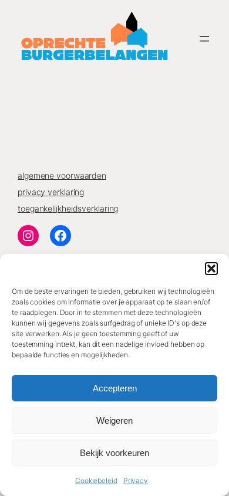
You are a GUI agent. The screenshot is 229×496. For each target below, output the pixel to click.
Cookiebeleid (96, 480)
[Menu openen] (204, 39)
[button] (211, 268)
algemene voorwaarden (62, 175)
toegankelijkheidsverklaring (68, 208)
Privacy (135, 480)
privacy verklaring (51, 192)
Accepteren (115, 388)
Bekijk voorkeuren (114, 453)
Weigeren (114, 420)
